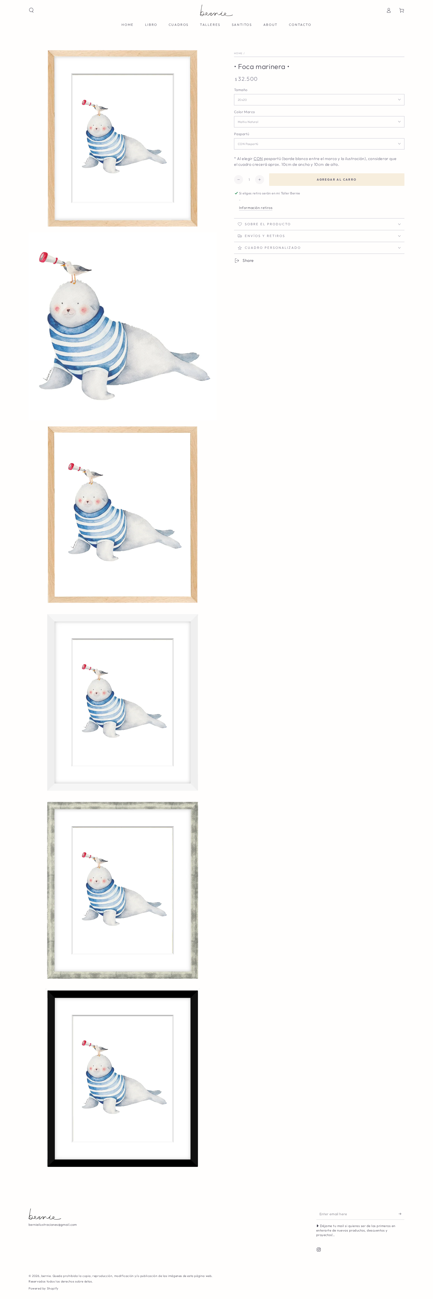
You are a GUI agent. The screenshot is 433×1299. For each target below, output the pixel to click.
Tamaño (240, 90)
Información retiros (255, 207)
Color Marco (244, 112)
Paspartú (241, 134)
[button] (31, 10)
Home (238, 53)
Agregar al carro (337, 179)
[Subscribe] (401, 1213)
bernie (46, 1276)
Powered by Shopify (43, 1288)
